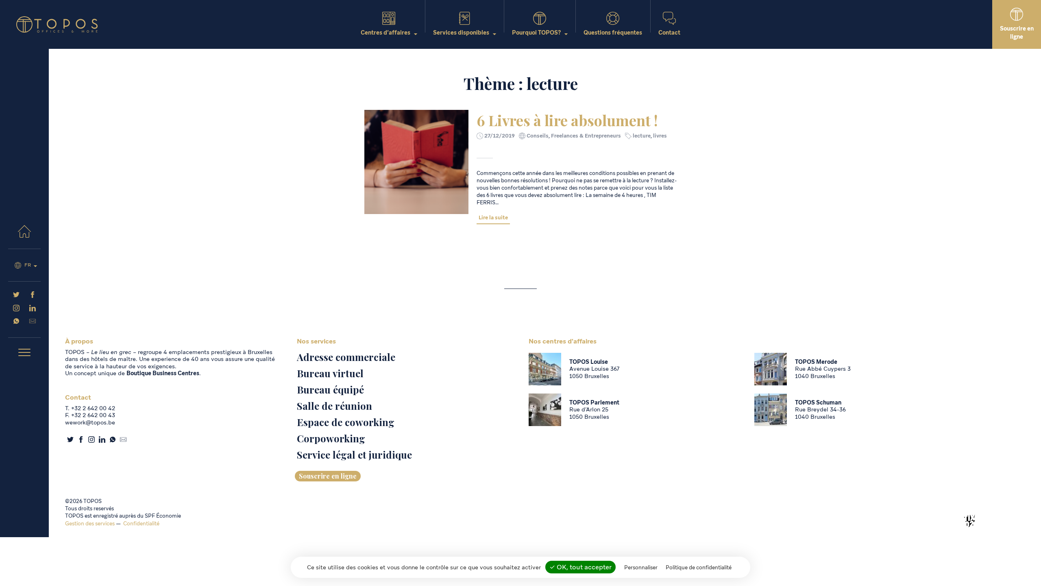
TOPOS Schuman (818, 402)
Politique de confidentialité (699, 567)
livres (660, 135)
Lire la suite (493, 217)
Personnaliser (641, 567)
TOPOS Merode (816, 361)
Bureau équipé (330, 389)
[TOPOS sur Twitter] (16, 295)
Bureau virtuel (330, 373)
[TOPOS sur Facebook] (32, 295)
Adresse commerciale (346, 356)
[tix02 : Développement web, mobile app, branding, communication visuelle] (969, 520)
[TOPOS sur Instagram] (16, 309)
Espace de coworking (345, 422)
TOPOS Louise (588, 361)
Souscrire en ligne (328, 476)
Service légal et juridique (354, 454)
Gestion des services (90, 523)
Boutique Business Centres (162, 373)
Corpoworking (331, 438)
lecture (642, 135)
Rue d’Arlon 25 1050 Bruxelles (589, 413)
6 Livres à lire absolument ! (567, 120)
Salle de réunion (334, 405)
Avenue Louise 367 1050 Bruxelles (594, 372)
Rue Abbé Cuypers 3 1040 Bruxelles (823, 372)
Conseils (538, 135)
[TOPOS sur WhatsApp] (16, 322)
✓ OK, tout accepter (580, 567)
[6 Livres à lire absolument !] (416, 162)
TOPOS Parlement (594, 402)
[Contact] (32, 322)
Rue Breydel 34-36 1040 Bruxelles (820, 413)
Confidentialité (141, 523)
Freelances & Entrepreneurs (586, 135)
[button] (24, 353)
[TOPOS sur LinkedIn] (32, 309)
